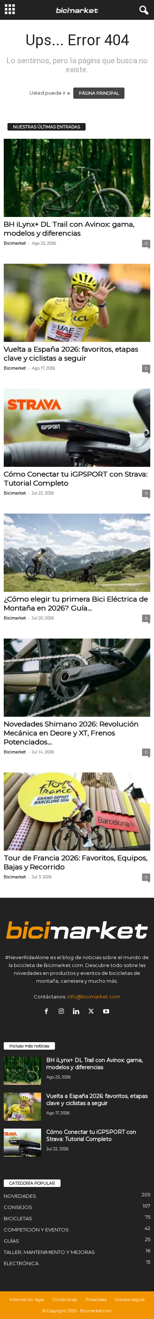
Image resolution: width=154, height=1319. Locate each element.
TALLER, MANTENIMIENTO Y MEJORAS (49, 1252)
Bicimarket (15, 243)
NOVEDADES (20, 1196)
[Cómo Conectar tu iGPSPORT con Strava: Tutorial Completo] (77, 428)
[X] (92, 1012)
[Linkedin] (77, 1012)
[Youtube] (107, 1012)
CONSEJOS (18, 1207)
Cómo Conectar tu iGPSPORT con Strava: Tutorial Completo (91, 1135)
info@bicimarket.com (93, 997)
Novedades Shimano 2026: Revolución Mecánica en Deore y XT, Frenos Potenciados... (71, 733)
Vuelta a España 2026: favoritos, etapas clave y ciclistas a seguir (71, 353)
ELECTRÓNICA (21, 1263)
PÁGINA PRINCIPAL (99, 93)
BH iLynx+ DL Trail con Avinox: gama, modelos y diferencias (69, 229)
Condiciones (65, 1299)
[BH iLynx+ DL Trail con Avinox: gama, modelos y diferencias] (77, 178)
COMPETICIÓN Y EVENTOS (36, 1230)
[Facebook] (47, 1012)
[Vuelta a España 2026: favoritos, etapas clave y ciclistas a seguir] (77, 303)
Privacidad (96, 1299)
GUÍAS (11, 1241)
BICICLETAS (18, 1218)
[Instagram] (62, 1012)
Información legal (26, 1299)
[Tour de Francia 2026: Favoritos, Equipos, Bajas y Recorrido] (77, 811)
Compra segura (130, 1299)
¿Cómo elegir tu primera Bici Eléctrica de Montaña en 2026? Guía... (76, 603)
